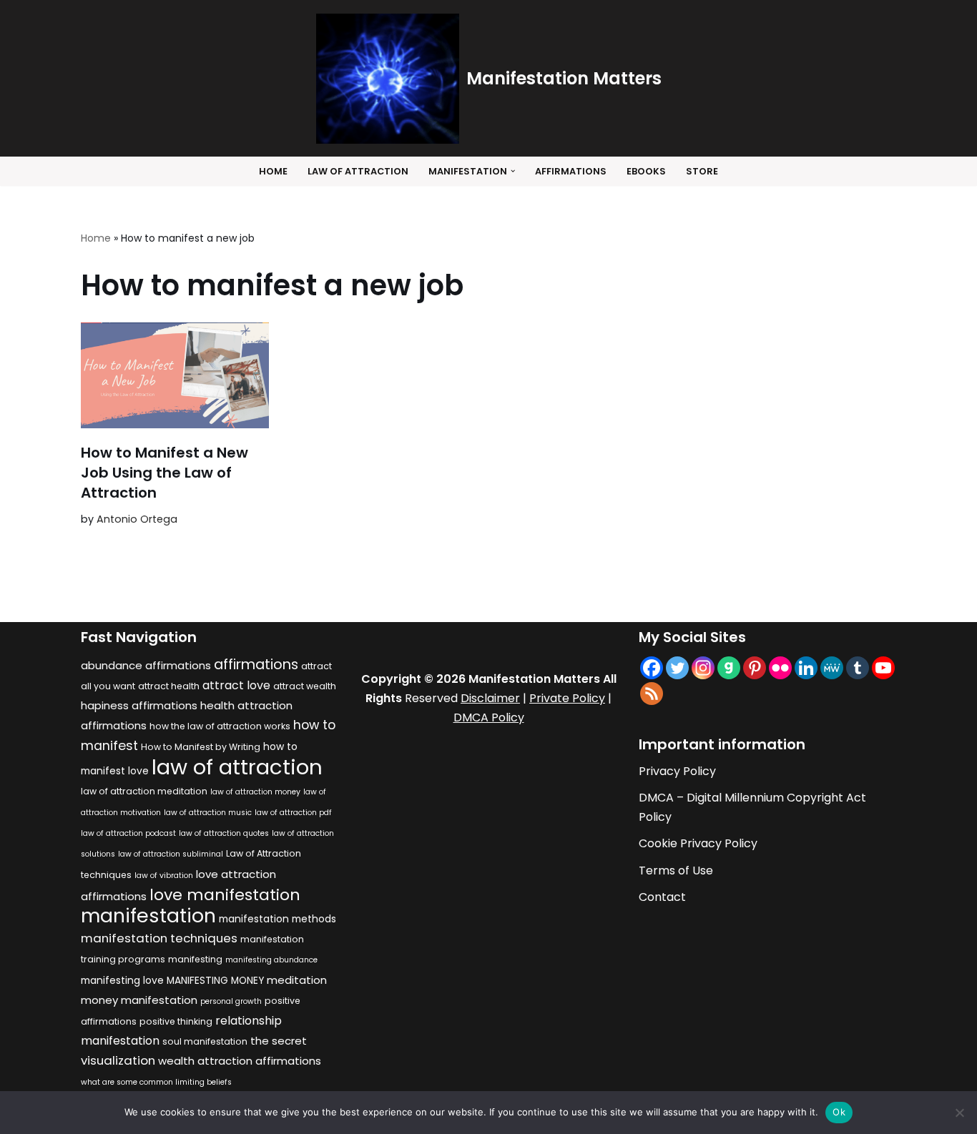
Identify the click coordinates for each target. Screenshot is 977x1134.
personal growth (231, 1001)
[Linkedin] (806, 667)
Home (273, 171)
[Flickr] (780, 667)
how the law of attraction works (219, 726)
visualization (118, 1060)
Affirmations (571, 171)
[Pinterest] (754, 667)
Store (702, 171)
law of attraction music (208, 812)
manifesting (195, 959)
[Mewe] (831, 667)
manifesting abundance (271, 960)
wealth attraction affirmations (239, 1060)
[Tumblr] (857, 667)
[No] (959, 1112)
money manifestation (139, 999)
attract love (236, 685)
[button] (513, 171)
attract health (169, 686)
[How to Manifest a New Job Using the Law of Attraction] (175, 375)
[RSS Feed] (651, 693)
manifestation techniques (159, 938)
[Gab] (728, 667)
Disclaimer (490, 698)
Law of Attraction (358, 171)
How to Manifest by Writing (200, 747)
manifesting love (122, 980)
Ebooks (646, 171)
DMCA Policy (488, 717)
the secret (278, 1040)
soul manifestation (204, 1041)
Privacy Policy (677, 771)
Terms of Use (676, 870)
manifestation (148, 915)
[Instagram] (703, 667)
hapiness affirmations (139, 705)
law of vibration (163, 875)
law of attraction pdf (293, 812)
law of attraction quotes (224, 833)
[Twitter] (677, 667)
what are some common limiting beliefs (156, 1082)
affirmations (256, 664)
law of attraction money (255, 792)
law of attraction (237, 767)
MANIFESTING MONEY (215, 980)
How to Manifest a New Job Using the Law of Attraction (164, 473)
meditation (297, 979)
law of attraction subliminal (170, 854)
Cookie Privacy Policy (698, 843)
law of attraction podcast (128, 833)
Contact (662, 897)
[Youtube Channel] (883, 667)
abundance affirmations (146, 665)
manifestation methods (277, 919)
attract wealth (304, 686)
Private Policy (567, 698)
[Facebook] (651, 667)
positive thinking (175, 1021)
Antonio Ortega (137, 519)
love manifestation (224, 895)
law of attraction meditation (144, 791)
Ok (839, 1112)
